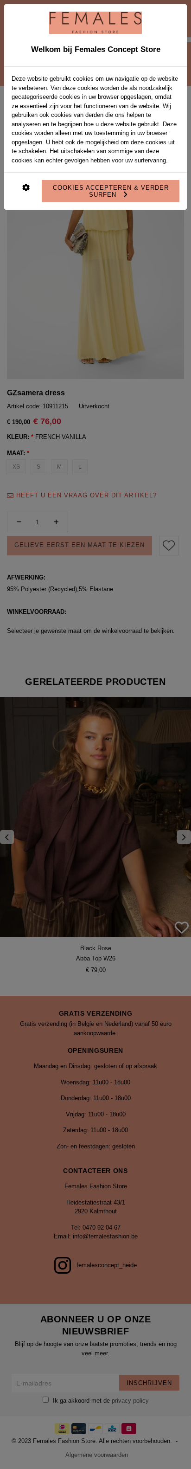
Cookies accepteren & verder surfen (111, 191)
